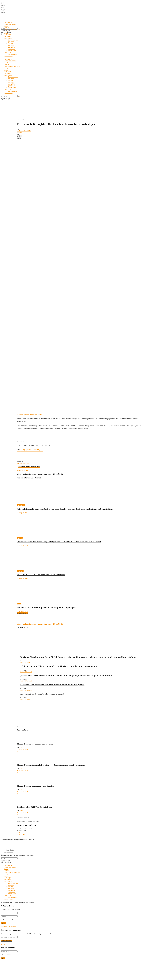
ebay (18, 832)
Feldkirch (24, 449)
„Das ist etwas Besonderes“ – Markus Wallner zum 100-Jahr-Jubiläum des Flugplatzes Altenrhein (66, 675)
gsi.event (11, 42)
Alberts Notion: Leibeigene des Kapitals (35, 786)
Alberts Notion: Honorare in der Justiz (35, 744)
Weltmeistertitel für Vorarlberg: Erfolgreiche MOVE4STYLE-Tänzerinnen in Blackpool (59, 542)
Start (18, 119)
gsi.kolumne (12, 54)
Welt (6, 26)
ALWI (21, 748)
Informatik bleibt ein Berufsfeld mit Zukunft (42, 694)
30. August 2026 (22, 513)
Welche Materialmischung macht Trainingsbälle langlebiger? (46, 607)
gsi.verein (7, 36)
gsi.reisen (11, 45)
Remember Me (8, 920)
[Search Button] (18, 96)
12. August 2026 (22, 611)
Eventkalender (13, 40)
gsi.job (10, 43)
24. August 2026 (22, 578)
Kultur (6, 31)
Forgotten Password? (8, 926)
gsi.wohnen (12, 50)
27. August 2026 (22, 545)
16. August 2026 (22, 770)
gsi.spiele (11, 47)
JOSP (21, 129)
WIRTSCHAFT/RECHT (12, 29)
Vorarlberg (8, 22)
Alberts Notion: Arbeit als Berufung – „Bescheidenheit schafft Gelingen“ (51, 765)
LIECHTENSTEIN (10, 24)
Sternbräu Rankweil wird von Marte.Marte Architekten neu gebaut (52, 685)
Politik (6, 27)
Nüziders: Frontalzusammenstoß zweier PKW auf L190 (40, 624)
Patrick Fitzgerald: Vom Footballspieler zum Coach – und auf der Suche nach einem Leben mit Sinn (65, 509)
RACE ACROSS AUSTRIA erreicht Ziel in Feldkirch (41, 575)
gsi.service (8, 38)
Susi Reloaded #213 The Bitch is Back (34, 807)
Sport (6, 33)
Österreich (20, 571)
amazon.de (21, 834)
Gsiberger (7, 35)
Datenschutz (9, 850)
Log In (3, 944)
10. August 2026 (22, 791)
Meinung (7, 52)
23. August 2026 (22, 749)
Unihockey (35, 449)
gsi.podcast (8, 56)
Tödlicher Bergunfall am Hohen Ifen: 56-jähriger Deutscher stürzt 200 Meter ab (59, 666)
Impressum (8, 852)
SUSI (21, 811)
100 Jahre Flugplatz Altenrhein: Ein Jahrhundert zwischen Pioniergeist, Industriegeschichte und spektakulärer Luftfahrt (78, 657)
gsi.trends (11, 49)
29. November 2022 (24, 131)
